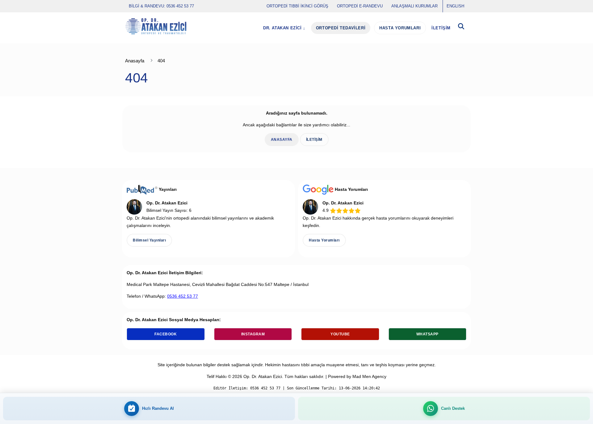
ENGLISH (455, 6)
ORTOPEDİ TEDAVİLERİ (340, 28)
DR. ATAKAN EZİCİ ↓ (284, 28)
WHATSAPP (427, 334)
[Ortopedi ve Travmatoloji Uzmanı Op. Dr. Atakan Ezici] (156, 26)
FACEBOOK (165, 334)
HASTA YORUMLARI (400, 28)
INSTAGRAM (253, 334)
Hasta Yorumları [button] (324, 240)
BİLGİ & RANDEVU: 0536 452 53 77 (161, 6)
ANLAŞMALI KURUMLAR (414, 6)
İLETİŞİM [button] (314, 139)
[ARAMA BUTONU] (461, 28)
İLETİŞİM (441, 28)
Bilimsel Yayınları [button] (149, 240)
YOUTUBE (340, 334)
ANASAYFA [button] (281, 139)
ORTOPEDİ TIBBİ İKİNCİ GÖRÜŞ (297, 6)
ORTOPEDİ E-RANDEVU (360, 6)
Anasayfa (134, 60)
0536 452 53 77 (182, 296)
